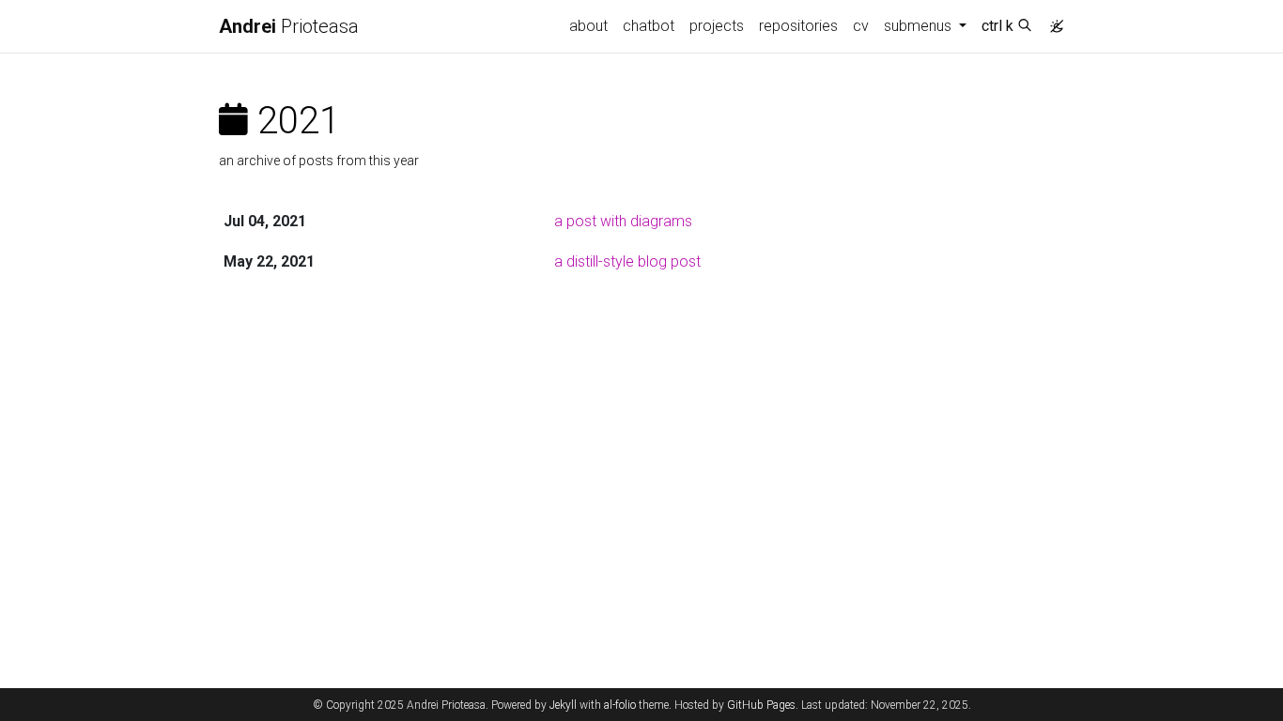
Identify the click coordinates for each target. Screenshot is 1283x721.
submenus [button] (919, 26)
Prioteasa (289, 26)
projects (716, 26)
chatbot (648, 26)
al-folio (620, 705)
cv (861, 26)
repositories (798, 26)
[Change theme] (1052, 21)
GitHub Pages (761, 705)
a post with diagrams (623, 221)
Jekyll (563, 705)
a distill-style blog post (627, 261)
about (588, 26)
